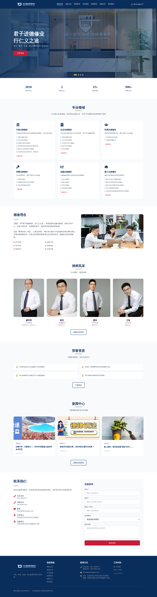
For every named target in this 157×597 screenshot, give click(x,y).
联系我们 (111, 4)
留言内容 (88, 524)
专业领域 (86, 4)
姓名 (87, 489)
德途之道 (68, 4)
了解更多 (78, 385)
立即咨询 (20, 53)
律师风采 (94, 4)
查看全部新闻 (78, 463)
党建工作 (103, 4)
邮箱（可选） (89, 507)
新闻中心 (50, 579)
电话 (87, 498)
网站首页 (60, 4)
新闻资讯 (77, 4)
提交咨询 (112, 543)
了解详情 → (20, 156)
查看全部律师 (78, 332)
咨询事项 (88, 516)
